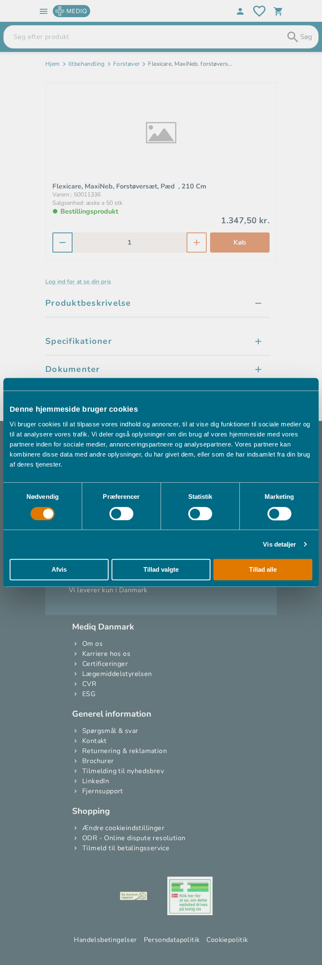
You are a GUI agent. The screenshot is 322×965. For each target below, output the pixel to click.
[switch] (121, 513)
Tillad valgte (161, 569)
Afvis (59, 569)
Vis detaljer (279, 544)
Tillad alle (263, 569)
